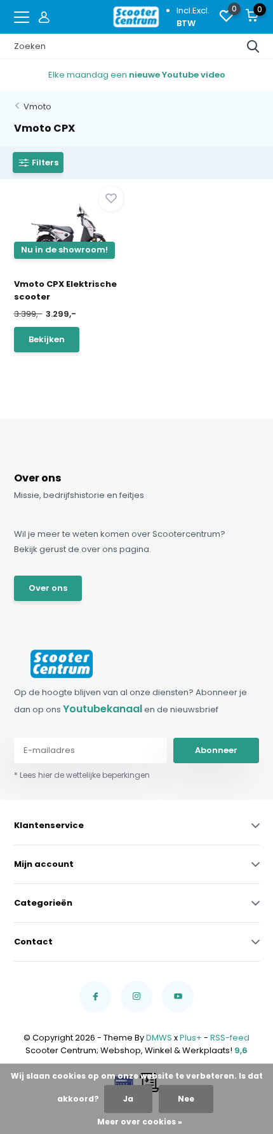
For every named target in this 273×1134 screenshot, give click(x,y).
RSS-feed (230, 1038)
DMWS (159, 1038)
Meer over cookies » (139, 1121)
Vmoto (37, 106)
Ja (128, 1098)
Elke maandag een (136, 75)
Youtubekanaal (102, 709)
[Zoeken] (253, 46)
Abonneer (216, 750)
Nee (186, 1098)
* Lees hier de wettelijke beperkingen (82, 775)
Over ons (48, 588)
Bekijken (47, 339)
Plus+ (191, 1038)
